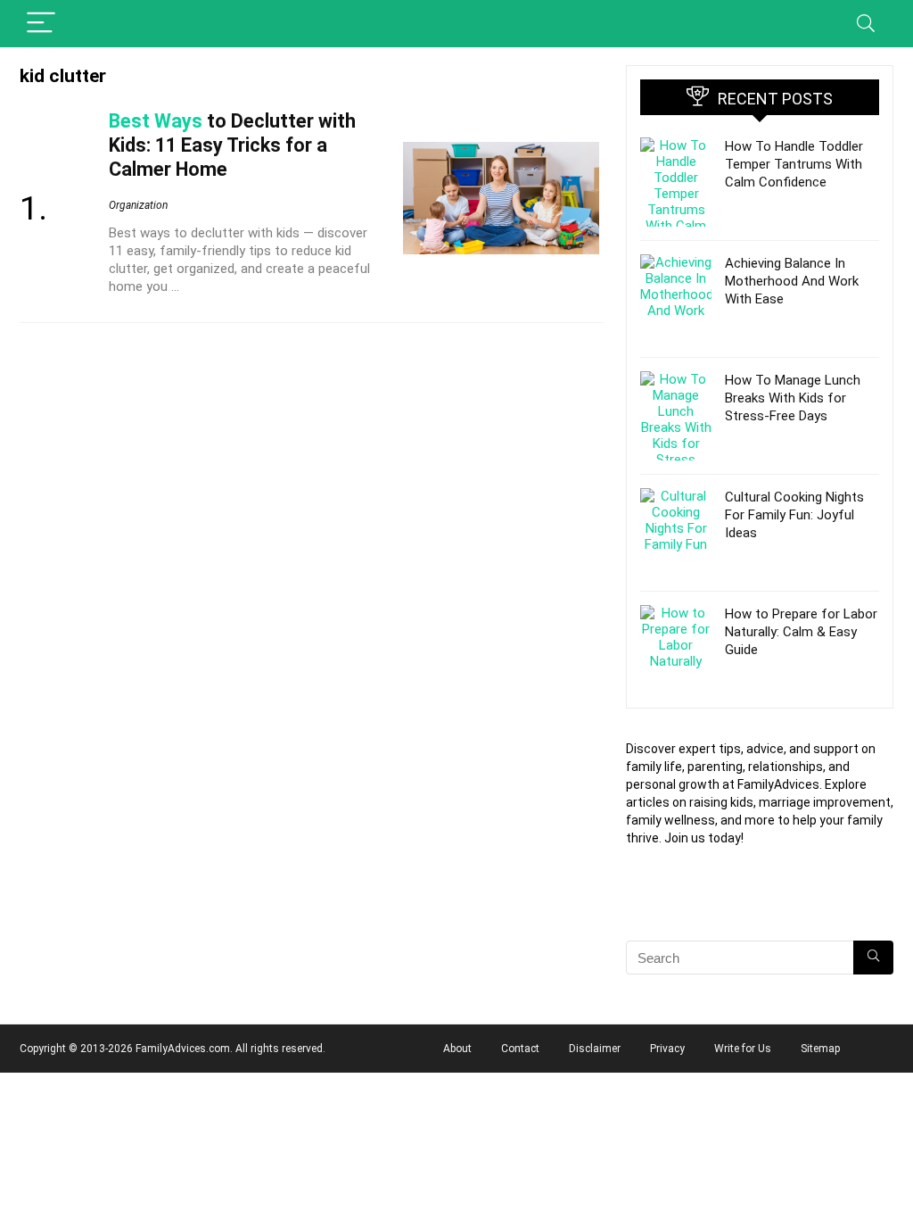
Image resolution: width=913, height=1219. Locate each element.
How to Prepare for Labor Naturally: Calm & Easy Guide (801, 632)
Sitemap (820, 1048)
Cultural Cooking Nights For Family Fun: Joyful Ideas (794, 515)
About (457, 1048)
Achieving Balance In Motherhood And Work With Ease (792, 281)
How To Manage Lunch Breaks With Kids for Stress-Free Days (792, 398)
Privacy (667, 1048)
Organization (138, 205)
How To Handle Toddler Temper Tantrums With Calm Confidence (794, 164)
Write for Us (742, 1048)
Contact (520, 1048)
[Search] (865, 23)
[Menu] (41, 23)
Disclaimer (595, 1048)
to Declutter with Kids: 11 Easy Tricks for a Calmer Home (232, 145)
